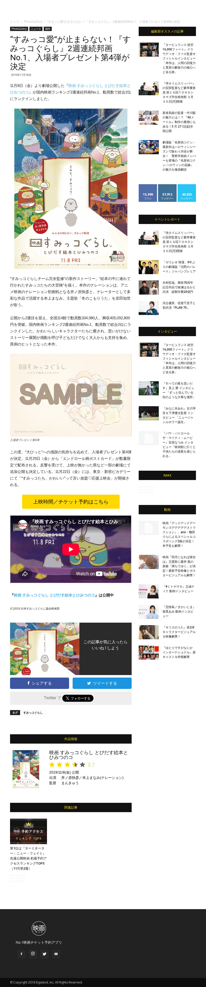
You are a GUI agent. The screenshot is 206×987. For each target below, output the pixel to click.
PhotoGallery (33, 21)
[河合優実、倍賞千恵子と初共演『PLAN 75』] (149, 308)
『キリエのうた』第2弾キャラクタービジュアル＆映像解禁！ (179, 632)
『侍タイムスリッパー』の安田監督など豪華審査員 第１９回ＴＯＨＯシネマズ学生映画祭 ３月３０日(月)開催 (179, 92)
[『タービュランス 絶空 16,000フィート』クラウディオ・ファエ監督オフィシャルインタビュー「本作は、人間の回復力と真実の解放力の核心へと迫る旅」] (149, 50)
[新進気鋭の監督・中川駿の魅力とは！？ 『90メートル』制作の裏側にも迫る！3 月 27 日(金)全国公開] (149, 118)
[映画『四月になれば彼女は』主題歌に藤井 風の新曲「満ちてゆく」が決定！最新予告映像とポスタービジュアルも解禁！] (149, 562)
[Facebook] (21, 954)
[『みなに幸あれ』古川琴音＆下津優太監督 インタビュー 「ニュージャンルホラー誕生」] (149, 413)
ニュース (36, 28)
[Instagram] (33, 954)
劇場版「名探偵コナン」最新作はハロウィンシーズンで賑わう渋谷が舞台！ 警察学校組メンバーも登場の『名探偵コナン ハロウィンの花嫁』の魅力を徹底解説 (179, 156)
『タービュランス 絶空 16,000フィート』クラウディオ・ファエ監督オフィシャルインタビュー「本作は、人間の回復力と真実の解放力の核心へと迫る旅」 (179, 58)
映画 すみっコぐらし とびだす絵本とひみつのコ (54, 595)
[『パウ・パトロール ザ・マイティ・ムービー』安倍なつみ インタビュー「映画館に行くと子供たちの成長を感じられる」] (149, 438)
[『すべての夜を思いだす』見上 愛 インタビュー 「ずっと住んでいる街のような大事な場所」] (149, 388)
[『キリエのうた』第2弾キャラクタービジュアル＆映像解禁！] (149, 632)
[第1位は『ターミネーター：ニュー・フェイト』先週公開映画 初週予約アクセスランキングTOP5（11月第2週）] (28, 831)
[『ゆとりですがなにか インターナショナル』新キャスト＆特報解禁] (149, 653)
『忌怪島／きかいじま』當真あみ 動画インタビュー (179, 611)
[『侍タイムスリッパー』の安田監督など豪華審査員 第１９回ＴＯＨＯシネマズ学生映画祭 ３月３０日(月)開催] (149, 88)
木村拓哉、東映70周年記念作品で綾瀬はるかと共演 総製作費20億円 (179, 287)
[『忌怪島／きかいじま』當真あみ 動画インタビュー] (149, 612)
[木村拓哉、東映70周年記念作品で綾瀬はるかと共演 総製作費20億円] (149, 287)
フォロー (167, 186)
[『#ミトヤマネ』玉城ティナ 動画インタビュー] (149, 591)
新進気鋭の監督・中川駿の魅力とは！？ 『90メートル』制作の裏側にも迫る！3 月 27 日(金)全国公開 (179, 122)
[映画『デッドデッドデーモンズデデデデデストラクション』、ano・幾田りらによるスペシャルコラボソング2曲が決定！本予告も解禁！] (149, 528)
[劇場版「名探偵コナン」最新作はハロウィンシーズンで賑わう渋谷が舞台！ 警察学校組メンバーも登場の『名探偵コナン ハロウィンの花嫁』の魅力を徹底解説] (149, 147)
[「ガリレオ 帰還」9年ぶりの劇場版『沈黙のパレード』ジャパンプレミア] (149, 267)
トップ (14, 21)
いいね (148, 186)
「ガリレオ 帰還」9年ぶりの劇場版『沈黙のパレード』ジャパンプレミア (179, 267)
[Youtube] (56, 954)
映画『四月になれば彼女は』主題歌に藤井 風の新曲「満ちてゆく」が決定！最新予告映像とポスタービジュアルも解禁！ (179, 566)
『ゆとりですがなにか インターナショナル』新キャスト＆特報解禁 (179, 652)
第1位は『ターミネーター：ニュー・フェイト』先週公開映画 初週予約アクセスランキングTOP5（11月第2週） (28, 858)
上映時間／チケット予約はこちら (71, 501)
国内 (47, 28)
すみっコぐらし (33, 712)
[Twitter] (44, 954)
